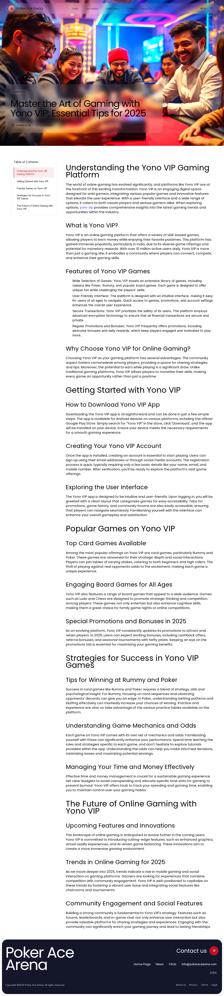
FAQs (172, 964)
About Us (181, 984)
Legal (214, 984)
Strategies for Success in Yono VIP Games (33, 197)
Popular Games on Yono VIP (32, 188)
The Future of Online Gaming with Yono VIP (35, 207)
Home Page (142, 964)
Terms (204, 984)
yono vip (86, 207)
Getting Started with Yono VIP (32, 181)
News (160, 964)
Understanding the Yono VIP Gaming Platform (32, 172)
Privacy (193, 984)
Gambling (19, 92)
